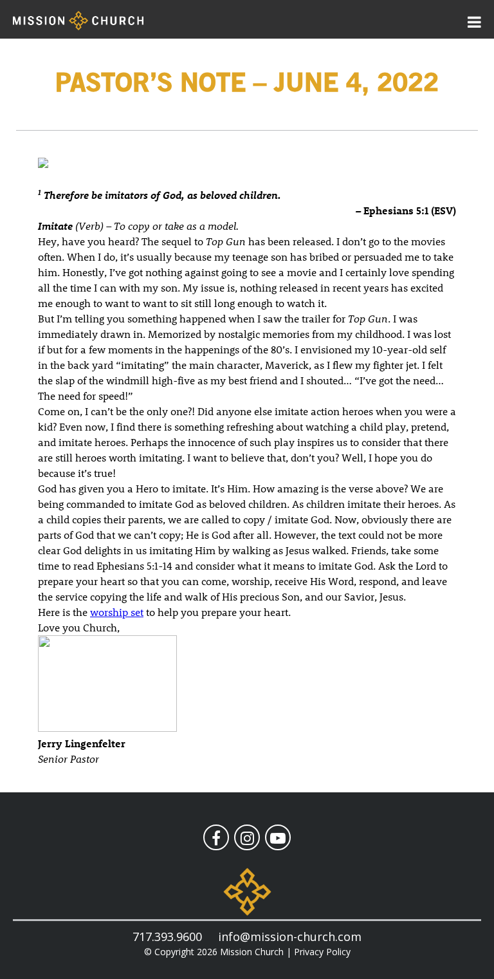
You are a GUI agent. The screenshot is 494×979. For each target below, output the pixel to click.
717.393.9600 (167, 936)
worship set (116, 612)
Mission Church (252, 952)
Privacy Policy (322, 952)
